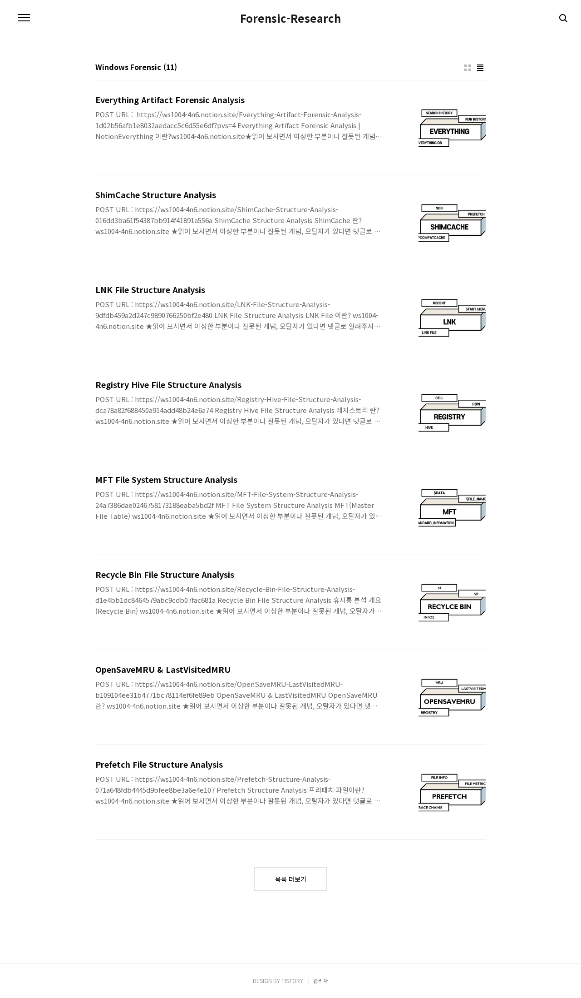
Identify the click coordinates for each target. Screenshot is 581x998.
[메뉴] (24, 18)
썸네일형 (467, 67)
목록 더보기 (290, 879)
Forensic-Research (290, 18)
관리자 (320, 980)
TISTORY (292, 980)
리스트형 (480, 67)
